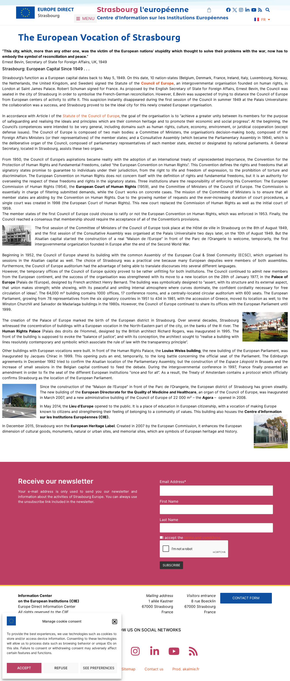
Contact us (154, 669)
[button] (114, 621)
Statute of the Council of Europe (91, 116)
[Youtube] (254, 10)
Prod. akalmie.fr (185, 669)
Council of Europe (157, 83)
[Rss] (260, 10)
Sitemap (128, 669)
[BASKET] (209, 9)
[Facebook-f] (228, 10)
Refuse (61, 668)
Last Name (169, 519)
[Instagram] (241, 10)
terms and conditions (202, 537)
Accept (24, 668)
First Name (169, 501)
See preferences (98, 668)
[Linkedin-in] (247, 10)
